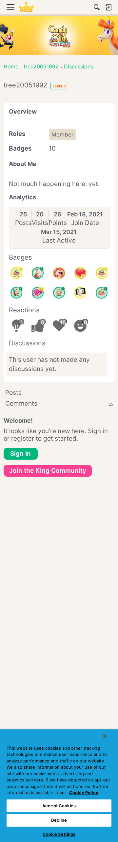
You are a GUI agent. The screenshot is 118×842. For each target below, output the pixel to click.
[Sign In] (108, 7)
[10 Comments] (101, 273)
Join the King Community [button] (47, 470)
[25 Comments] (16, 273)
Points (58, 223)
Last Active (59, 240)
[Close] (105, 736)
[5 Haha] (59, 273)
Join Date (85, 223)
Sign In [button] (20, 453)
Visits (40, 223)
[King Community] (26, 7)
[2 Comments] (59, 292)
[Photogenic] (80, 292)
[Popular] (37, 273)
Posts (23, 223)
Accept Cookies (59, 805)
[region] (59, 785)
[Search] (97, 7)
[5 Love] (80, 273)
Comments (59, 403)
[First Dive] (101, 292)
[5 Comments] (16, 292)
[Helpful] (37, 292)
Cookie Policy (83, 792)
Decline (59, 820)
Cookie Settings (59, 834)
